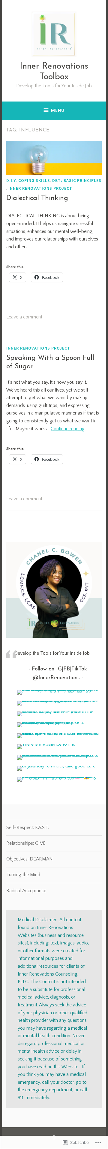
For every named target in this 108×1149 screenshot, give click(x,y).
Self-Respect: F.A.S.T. (27, 827)
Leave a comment (24, 317)
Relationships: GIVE (26, 843)
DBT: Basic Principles (76, 180)
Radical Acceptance (26, 890)
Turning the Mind (23, 874)
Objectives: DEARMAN (29, 859)
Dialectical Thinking (37, 198)
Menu (57, 110)
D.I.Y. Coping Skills (28, 180)
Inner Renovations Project (40, 188)
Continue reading (68, 428)
